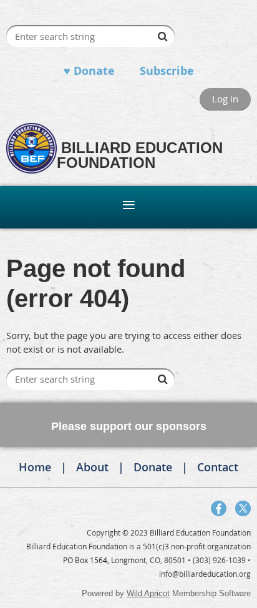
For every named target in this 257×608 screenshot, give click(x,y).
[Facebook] (218, 508)
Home (35, 466)
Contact (217, 466)
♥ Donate (89, 71)
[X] (243, 508)
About (92, 466)
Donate (152, 466)
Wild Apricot (148, 593)
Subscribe (167, 71)
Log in (225, 98)
